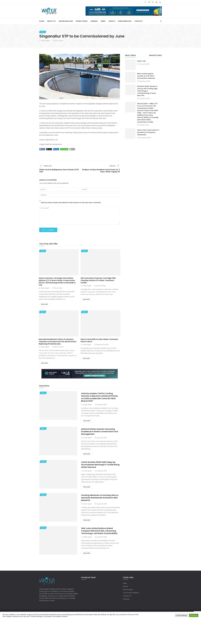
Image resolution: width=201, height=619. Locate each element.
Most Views (130, 55)
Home (41, 21)
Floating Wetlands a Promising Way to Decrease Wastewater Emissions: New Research (100, 498)
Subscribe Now (124, 21)
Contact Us (127, 596)
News (103, 21)
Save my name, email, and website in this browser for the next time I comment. (71, 202)
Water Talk (141, 61)
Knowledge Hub (66, 21)
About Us (51, 21)
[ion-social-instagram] (152, 2)
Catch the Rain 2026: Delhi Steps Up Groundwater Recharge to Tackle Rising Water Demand (100, 464)
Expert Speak (81, 21)
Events (112, 21)
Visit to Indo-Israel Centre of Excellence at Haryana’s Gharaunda (148, 132)
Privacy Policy (128, 590)
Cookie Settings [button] (181, 615)
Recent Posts (155, 55)
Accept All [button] (193, 615)
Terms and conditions (131, 593)
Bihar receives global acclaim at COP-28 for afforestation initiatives (146, 76)
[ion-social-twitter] (149, 2)
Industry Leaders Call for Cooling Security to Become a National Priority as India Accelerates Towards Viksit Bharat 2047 (99, 397)
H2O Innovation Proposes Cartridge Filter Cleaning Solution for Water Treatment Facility (98, 280)
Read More (44, 304)
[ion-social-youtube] (156, 2)
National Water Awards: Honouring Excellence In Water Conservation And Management (99, 431)
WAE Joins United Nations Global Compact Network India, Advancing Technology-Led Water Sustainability (99, 531)
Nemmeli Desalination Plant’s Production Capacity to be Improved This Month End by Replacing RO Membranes (57, 341)
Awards (94, 21)
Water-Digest (45, 40)
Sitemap (126, 599)
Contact (139, 21)
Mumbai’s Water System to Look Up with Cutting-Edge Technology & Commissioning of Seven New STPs (147, 91)
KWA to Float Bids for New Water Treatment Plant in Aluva (99, 340)
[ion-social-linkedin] (160, 2)
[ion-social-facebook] (145, 2)
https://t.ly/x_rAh (51, 140)
